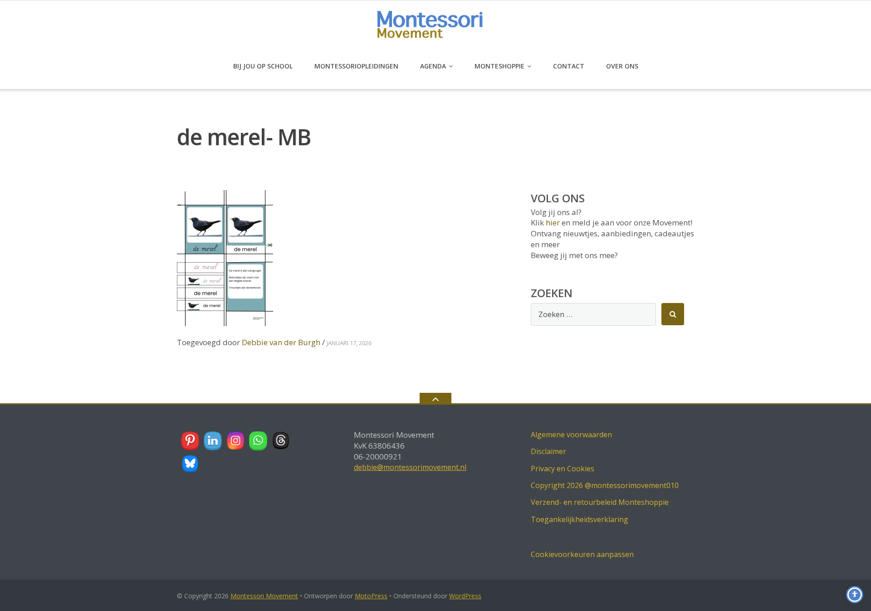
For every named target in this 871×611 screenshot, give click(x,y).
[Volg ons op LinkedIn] (213, 441)
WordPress (465, 595)
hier (553, 222)
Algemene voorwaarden (571, 435)
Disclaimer (548, 451)
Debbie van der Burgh (281, 342)
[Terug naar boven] (435, 398)
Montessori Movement (264, 595)
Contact (568, 66)
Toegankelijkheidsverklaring (579, 519)
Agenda (433, 66)
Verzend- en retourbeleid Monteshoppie (600, 502)
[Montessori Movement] (435, 28)
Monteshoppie (499, 66)
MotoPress (371, 595)
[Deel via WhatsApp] (259, 441)
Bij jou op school (263, 66)
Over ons (622, 66)
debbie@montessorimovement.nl (410, 467)
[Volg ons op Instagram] (236, 441)
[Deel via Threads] (281, 441)
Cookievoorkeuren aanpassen (582, 554)
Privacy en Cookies (562, 469)
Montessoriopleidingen (356, 66)
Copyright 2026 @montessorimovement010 (605, 485)
